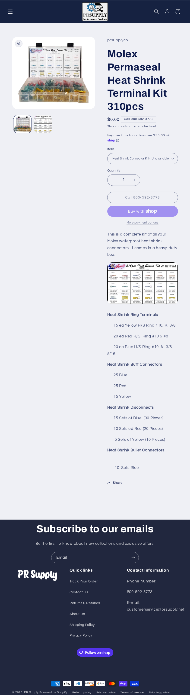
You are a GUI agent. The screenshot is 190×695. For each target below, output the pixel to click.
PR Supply (31, 692)
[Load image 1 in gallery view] (22, 124)
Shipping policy (159, 692)
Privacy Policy (81, 635)
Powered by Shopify (53, 692)
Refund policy (82, 692)
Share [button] (118, 482)
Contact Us (79, 592)
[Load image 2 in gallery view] (43, 124)
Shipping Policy (82, 625)
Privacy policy (106, 692)
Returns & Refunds (85, 603)
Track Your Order (84, 581)
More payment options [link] (142, 222)
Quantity (114, 170)
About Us (77, 614)
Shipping (114, 126)
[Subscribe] (133, 557)
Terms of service (132, 692)
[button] (10, 11)
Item (110, 149)
